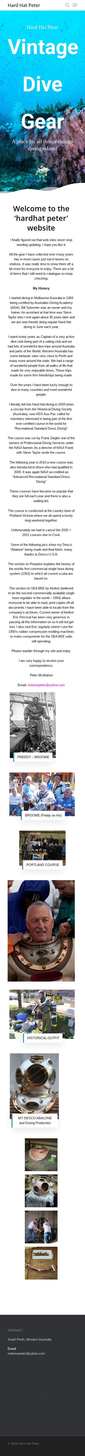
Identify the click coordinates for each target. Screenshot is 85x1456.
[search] (67, 5)
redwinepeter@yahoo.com (26, 1353)
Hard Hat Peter (24, 5)
